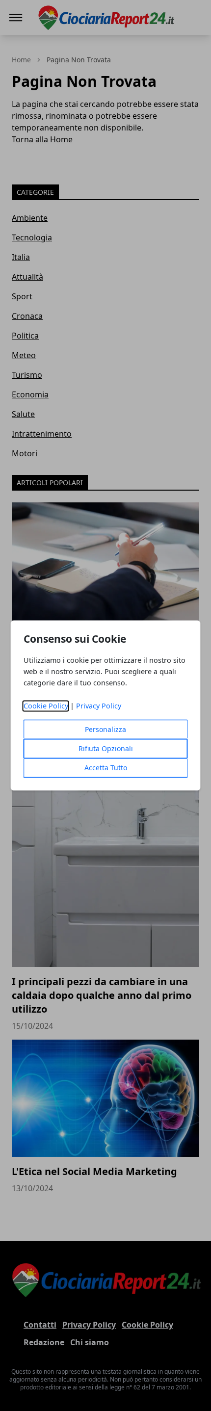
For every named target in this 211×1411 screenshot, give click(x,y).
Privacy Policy (98, 706)
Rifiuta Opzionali (106, 749)
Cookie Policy (46, 706)
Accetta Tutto (105, 768)
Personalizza (105, 729)
